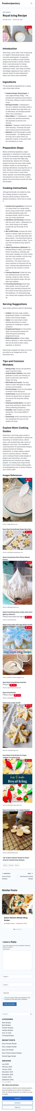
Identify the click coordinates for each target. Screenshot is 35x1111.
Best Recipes (6, 12)
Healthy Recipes (7, 1030)
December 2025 (7, 1072)
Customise (17, 1103)
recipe (11, 865)
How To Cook (6, 1033)
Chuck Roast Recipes (6, 876)
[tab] (14, 929)
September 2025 (8, 1079)
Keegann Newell (10, 923)
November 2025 (7, 1074)
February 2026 (7, 1067)
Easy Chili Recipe (8, 1050)
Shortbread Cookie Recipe (26, 876)
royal (17, 865)
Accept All (17, 1098)
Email (5, 985)
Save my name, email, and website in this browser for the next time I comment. (17, 998)
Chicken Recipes (7, 1028)
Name (6, 976)
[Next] (30, 911)
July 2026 (5, 1064)
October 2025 (6, 1077)
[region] (17, 1096)
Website (6, 993)
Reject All (17, 1107)
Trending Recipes (8, 1035)
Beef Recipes (6, 1022)
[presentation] (17, 904)
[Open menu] (31, 3)
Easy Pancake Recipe (9, 1043)
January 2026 (6, 1069)
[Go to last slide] (4, 911)
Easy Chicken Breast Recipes (12, 1053)
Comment (7, 949)
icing (5, 865)
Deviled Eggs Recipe (9, 1056)
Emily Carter (7, 19)
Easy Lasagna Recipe (9, 1047)
